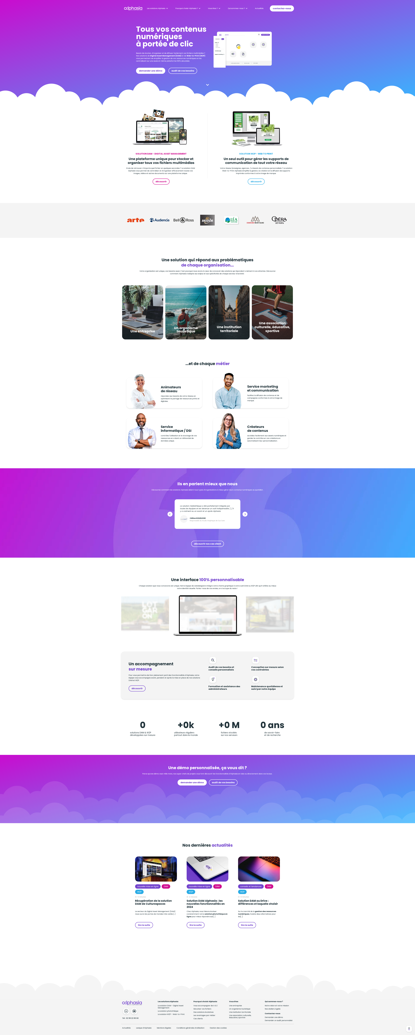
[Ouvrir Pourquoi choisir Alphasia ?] (199, 8)
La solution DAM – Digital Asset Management (171, 1006)
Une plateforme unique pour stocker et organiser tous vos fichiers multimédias (161, 161)
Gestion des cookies (218, 1028)
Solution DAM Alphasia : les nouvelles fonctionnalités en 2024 (206, 904)
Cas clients (198, 1018)
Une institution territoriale (240, 1012)
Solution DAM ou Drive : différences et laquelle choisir (258, 902)
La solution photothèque (168, 1011)
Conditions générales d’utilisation (190, 1028)
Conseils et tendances (251, 886)
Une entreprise (235, 1005)
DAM (166, 886)
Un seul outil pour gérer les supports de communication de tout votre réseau (256, 161)
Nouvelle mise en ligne (147, 886)
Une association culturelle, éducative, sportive (240, 1016)
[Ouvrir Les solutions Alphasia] (167, 8)
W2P (139, 891)
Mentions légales (164, 1028)
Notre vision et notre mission (277, 1005)
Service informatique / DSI (176, 428)
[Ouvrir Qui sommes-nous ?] (246, 8)
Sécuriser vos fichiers (202, 1009)
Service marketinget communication (263, 388)
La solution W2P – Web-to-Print (171, 1014)
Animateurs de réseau (171, 389)
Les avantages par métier (204, 1015)
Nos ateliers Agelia (272, 1009)
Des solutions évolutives (203, 1012)
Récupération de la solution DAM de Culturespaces (153, 902)
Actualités (126, 1028)
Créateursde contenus (257, 428)
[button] (170, 514)
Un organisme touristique (239, 1009)
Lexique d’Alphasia (143, 1028)
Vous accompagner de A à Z (205, 1005)
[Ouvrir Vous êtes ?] (219, 8)
